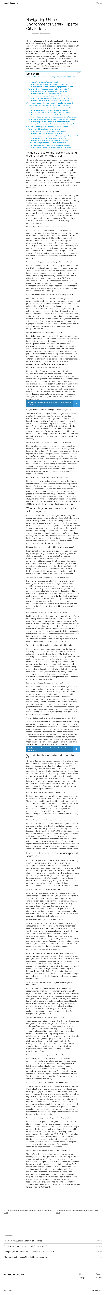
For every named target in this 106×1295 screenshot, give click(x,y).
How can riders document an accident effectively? (46, 133)
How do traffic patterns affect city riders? (43, 82)
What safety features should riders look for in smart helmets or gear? (52, 124)
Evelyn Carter (35, 33)
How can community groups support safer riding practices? (49, 140)
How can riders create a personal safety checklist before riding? (51, 145)
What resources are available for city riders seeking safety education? (53, 136)
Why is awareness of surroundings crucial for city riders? (48, 96)
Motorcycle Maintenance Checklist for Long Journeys (26, 1257)
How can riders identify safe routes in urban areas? (47, 93)
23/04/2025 (99, 1241)
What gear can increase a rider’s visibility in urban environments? (51, 108)
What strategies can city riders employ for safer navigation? (49, 103)
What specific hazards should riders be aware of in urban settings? (51, 98)
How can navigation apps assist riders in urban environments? (50, 122)
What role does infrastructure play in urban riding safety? (48, 89)
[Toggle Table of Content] (77, 73)
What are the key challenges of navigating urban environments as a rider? (52, 78)
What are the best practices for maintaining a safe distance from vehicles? (54, 117)
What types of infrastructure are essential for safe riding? (49, 91)
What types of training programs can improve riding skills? (49, 138)
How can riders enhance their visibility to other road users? (49, 105)
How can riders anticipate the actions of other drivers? (48, 115)
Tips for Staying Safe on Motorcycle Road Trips (23, 1241)
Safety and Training (45, 33)
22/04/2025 (99, 1251)
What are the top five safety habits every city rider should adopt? (51, 147)
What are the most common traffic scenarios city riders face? (50, 84)
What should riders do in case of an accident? (44, 129)
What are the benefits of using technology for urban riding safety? (52, 119)
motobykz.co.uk (10, 3)
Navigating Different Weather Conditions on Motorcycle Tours (29, 1252)
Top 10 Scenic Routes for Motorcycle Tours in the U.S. (25, 1246)
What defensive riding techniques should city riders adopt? (49, 112)
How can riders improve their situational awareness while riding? (51, 100)
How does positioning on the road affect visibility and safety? (50, 110)
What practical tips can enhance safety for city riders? (47, 143)
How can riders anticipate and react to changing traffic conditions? (52, 87)
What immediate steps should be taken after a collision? (48, 131)
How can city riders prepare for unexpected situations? (47, 126)
